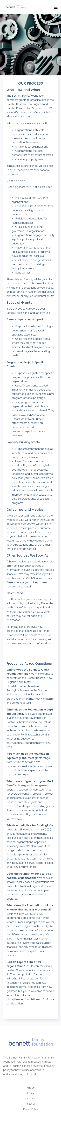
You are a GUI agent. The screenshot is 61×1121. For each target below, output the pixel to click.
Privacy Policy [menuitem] (30, 1109)
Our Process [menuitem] (30, 1098)
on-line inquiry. (32, 603)
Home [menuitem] (30, 1093)
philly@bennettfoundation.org (24, 742)
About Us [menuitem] (30, 1103)
